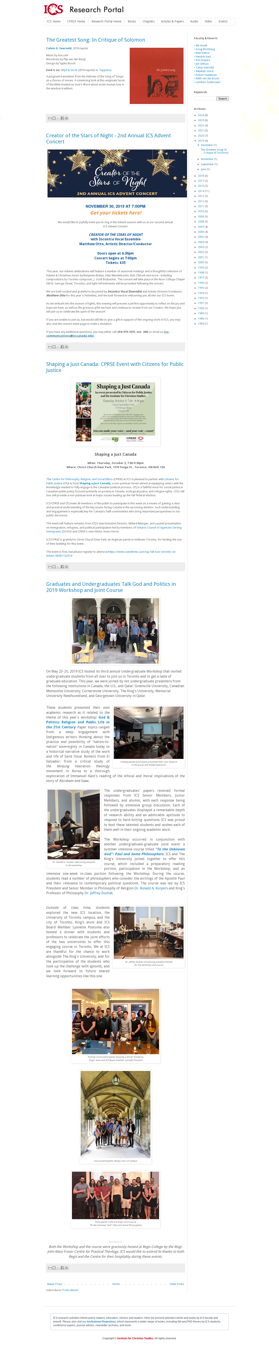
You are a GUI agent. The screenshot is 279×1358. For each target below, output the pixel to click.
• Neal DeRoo (202, 52)
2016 (201, 185)
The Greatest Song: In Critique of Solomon (95, 40)
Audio (194, 21)
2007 (201, 226)
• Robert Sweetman (205, 74)
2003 (201, 247)
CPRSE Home (76, 21)
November (207, 159)
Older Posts (177, 1284)
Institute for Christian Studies (135, 1338)
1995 (201, 287)
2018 (201, 175)
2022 (201, 125)
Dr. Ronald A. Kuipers (151, 888)
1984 (201, 323)
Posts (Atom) (70, 1290)
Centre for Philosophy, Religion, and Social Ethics (82, 479)
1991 (201, 303)
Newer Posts (54, 1284)
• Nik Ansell (200, 45)
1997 (201, 277)
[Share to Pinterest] (66, 118)
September (207, 164)
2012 (201, 201)
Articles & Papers (172, 21)
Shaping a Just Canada (95, 483)
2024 (201, 115)
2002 (201, 252)
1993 (201, 298)
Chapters (149, 21)
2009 (201, 216)
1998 (201, 272)
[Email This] (50, 118)
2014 (201, 191)
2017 (201, 180)
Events (223, 21)
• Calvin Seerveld (204, 67)
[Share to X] (58, 118)
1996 (201, 282)
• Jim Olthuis (201, 63)
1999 (201, 267)
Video (208, 21)
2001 (201, 257)
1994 (201, 293)
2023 (201, 120)
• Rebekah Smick (204, 71)
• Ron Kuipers (202, 60)
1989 (201, 313)
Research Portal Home (106, 21)
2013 (201, 196)
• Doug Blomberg (204, 49)
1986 (201, 318)
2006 (201, 231)
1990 (201, 308)
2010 (201, 211)
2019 (201, 140)
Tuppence (105, 70)
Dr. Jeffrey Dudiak (99, 893)
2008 (201, 221)
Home (116, 1284)
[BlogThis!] (54, 118)
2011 (201, 206)
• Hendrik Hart (202, 56)
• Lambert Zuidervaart (207, 82)
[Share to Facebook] (62, 118)
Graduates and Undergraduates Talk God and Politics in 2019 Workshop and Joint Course (111, 587)
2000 (201, 262)
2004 (201, 242)
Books (132, 21)
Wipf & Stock (69, 70)
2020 (201, 135)
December (207, 145)
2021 (201, 130)
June (204, 169)
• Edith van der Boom (206, 78)
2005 (201, 236)
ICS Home (53, 21)
